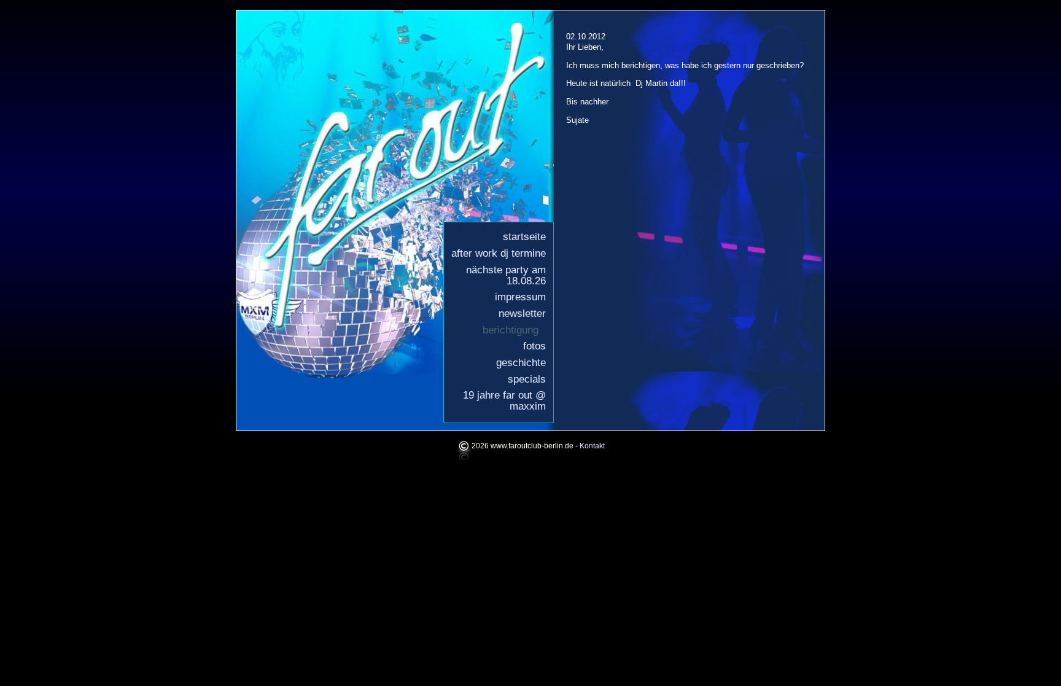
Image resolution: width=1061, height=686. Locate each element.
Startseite (524, 237)
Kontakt (592, 446)
